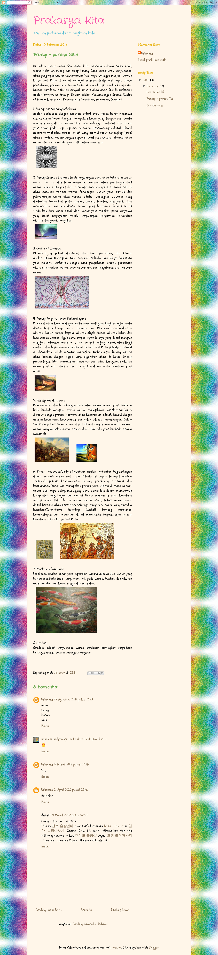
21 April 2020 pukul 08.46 (71, 789)
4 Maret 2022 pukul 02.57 (70, 815)
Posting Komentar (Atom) (90, 924)
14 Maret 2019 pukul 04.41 (90, 739)
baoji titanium (114, 826)
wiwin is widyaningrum (56, 739)
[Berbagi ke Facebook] (98, 673)
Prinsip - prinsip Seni (160, 98)
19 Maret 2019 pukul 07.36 (71, 764)
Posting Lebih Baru (49, 910)
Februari (153, 86)
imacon (116, 947)
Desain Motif (155, 92)
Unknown (47, 699)
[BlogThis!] (92, 673)
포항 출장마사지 (119, 835)
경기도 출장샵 (86, 835)
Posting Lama (120, 910)
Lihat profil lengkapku (153, 60)
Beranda (86, 910)
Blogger (154, 947)
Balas (45, 726)
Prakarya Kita (69, 20)
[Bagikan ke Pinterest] (102, 673)
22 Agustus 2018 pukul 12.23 (73, 699)
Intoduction (154, 105)
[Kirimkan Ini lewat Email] (89, 673)
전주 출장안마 (62, 826)
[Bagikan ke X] (95, 673)
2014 (146, 80)
